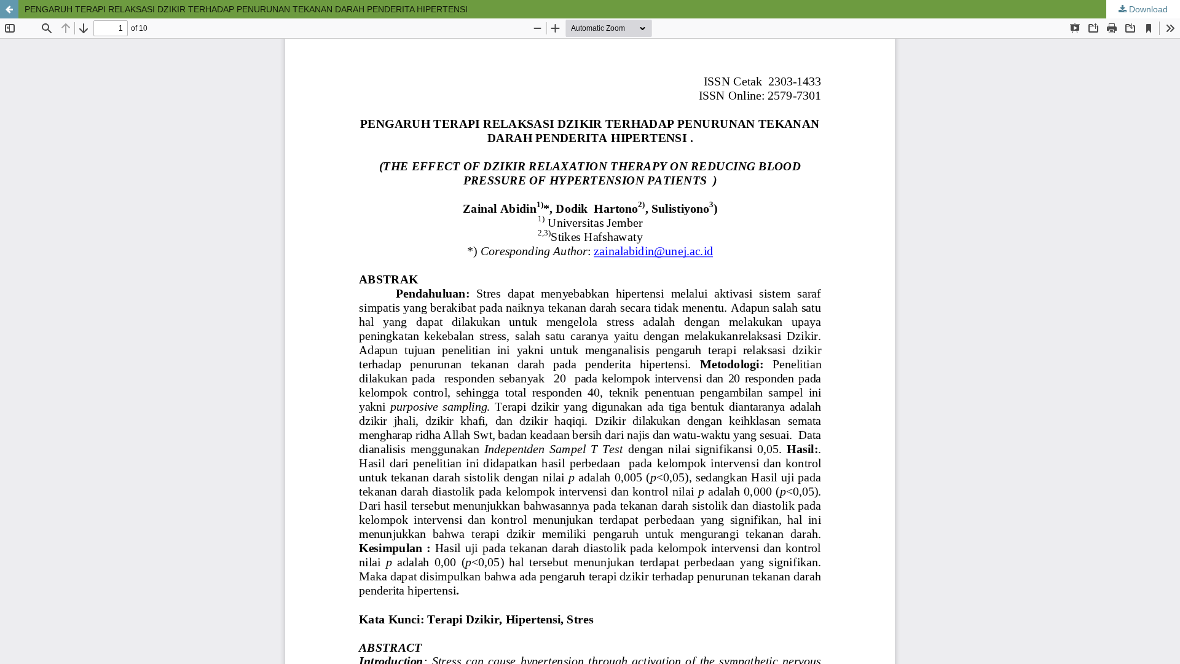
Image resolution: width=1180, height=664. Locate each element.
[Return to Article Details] (9, 9)
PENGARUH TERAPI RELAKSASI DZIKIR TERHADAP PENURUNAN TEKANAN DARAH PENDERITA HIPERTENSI (246, 9)
